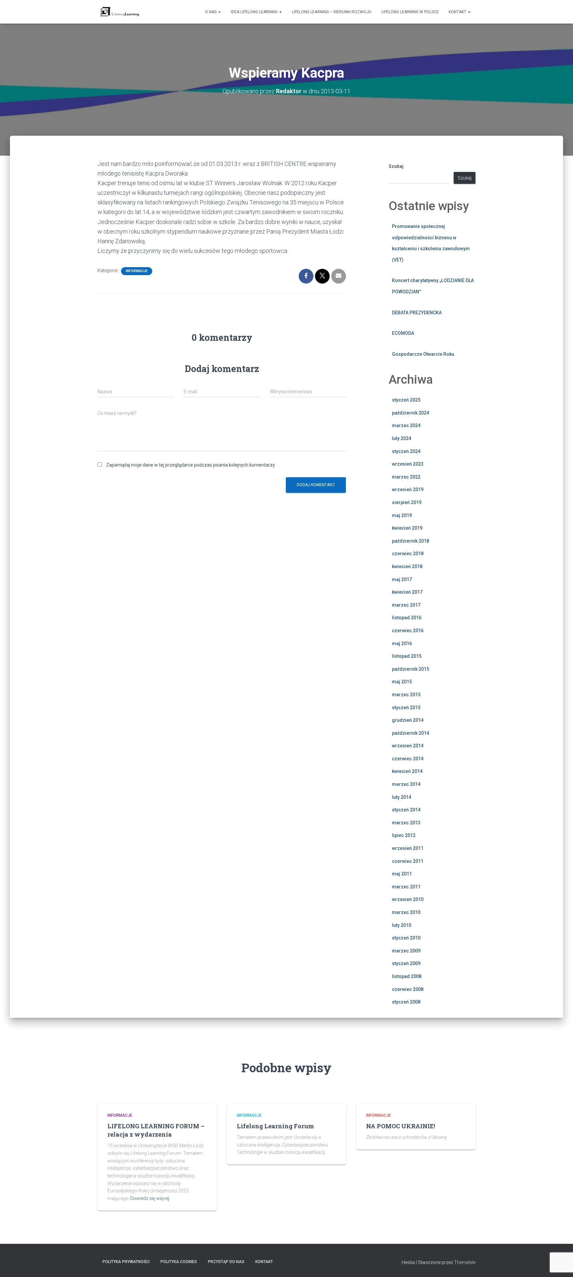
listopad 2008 (406, 976)
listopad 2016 (406, 617)
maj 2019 (402, 515)
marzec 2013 (406, 822)
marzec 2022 (406, 477)
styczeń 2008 (406, 1002)
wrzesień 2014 (407, 745)
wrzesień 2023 (407, 464)
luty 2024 (401, 438)
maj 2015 (402, 681)
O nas (211, 12)
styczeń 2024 (406, 451)
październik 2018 (410, 541)
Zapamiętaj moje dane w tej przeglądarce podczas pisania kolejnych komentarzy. (191, 465)
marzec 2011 (406, 886)
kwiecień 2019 (407, 528)
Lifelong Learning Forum (275, 1126)
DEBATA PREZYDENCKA (417, 312)
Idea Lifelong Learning (255, 12)
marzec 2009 (406, 950)
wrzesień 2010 (407, 899)
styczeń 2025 (406, 400)
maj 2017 (402, 579)
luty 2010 (401, 925)
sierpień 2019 (406, 502)
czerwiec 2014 (407, 758)
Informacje (137, 271)
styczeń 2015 (406, 707)
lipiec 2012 (403, 835)
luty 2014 (401, 797)
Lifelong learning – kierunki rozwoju (331, 12)
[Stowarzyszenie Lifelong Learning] (120, 12)
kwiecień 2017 (407, 592)
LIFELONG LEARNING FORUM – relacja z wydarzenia (156, 1130)
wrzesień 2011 (407, 848)
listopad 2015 (406, 656)
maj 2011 (402, 873)
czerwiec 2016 (407, 630)
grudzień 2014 (407, 720)
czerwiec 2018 (407, 553)
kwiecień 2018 (407, 566)
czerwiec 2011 (407, 861)
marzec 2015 (406, 694)
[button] (219, 12)
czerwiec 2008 (407, 989)
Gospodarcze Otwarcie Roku (423, 354)
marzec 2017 (406, 605)
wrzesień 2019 (407, 489)
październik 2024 (410, 412)
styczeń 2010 (406, 937)
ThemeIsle (465, 1262)
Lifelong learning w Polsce (410, 12)
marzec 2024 (406, 425)
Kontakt (458, 12)
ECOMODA (403, 333)
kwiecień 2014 (407, 771)
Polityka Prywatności (126, 1261)
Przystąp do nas (226, 1261)
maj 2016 (402, 643)
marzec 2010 (406, 912)
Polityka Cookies (178, 1261)
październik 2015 (410, 669)
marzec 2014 (406, 784)
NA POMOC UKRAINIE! (400, 1126)
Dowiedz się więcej (149, 1198)
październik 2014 (410, 733)
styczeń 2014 (406, 809)
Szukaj (396, 166)
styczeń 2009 (406, 963)
